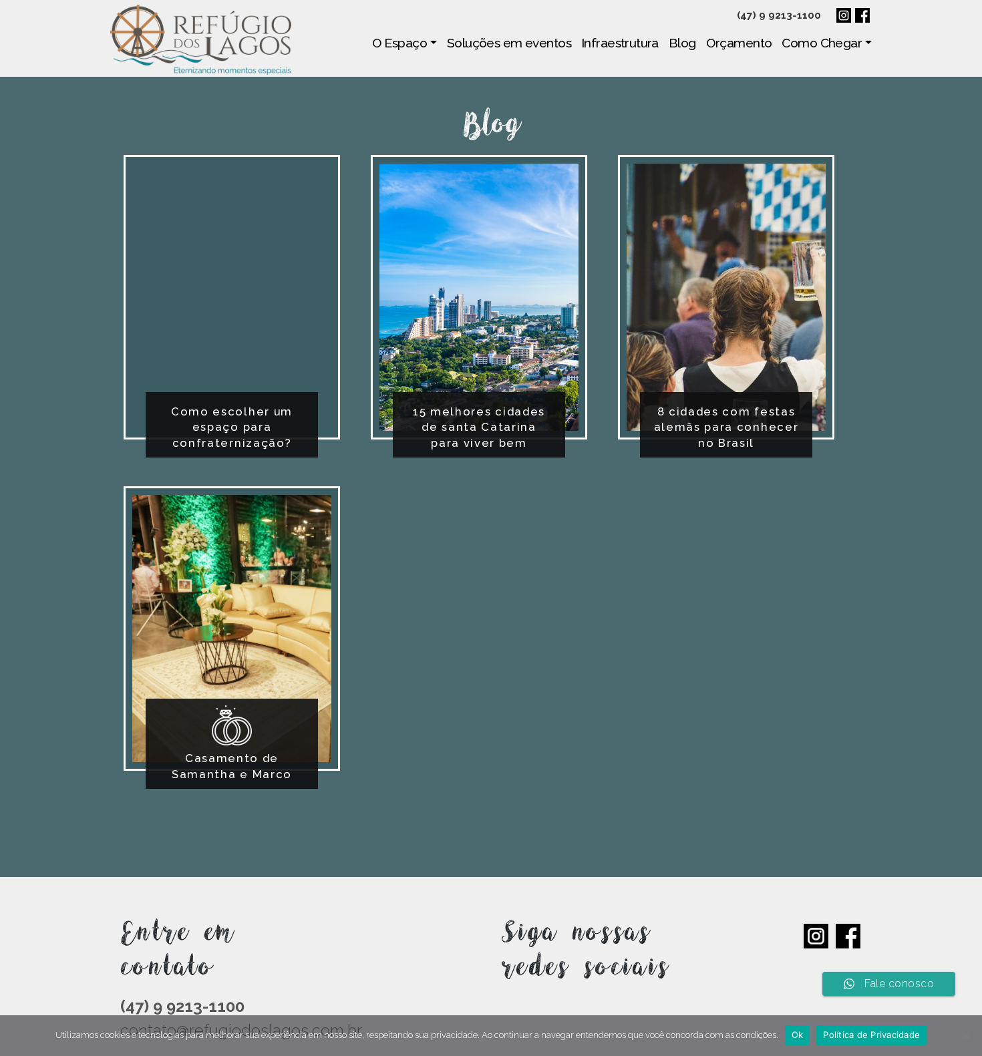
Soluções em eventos (509, 42)
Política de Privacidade (871, 1034)
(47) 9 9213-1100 (779, 15)
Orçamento (739, 42)
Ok (798, 1034)
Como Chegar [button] (822, 42)
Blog (682, 42)
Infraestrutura (620, 42)
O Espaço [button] (399, 42)
